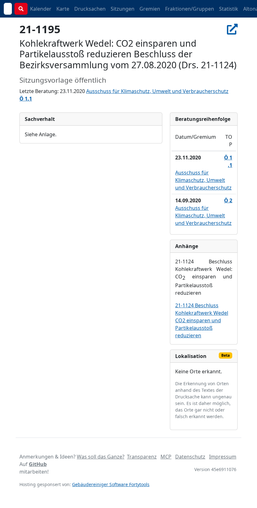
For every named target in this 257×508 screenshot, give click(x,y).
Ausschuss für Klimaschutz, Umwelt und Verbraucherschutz (157, 91)
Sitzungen (122, 8)
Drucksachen (90, 8)
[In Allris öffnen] (232, 29)
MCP (165, 456)
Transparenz (142, 456)
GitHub (38, 464)
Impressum (222, 456)
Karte (62, 8)
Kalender (40, 8)
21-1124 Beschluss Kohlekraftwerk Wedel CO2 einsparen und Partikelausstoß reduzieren (201, 320)
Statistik (228, 8)
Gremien (149, 8)
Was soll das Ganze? (100, 456)
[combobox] (8, 9)
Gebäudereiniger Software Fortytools (110, 484)
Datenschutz (190, 456)
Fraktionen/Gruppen (189, 8)
